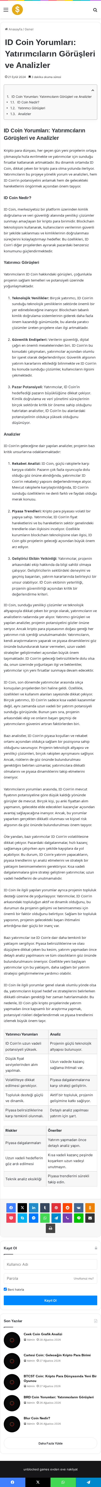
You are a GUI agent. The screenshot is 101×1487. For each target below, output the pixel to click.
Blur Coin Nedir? (37, 1418)
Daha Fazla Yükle (51, 1443)
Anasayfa (15, 29)
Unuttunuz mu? (84, 1278)
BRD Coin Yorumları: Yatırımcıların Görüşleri (59, 1397)
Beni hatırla (15, 1289)
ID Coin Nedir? (28, 102)
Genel (29, 29)
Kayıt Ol (50, 1300)
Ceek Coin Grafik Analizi (43, 1334)
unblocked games (36, 1469)
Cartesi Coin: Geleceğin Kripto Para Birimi (57, 1355)
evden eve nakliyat (64, 1469)
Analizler (24, 114)
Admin (31, 1339)
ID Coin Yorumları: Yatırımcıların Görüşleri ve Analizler (52, 97)
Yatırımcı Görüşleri (31, 108)
